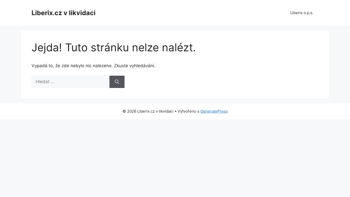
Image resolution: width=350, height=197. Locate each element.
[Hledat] (117, 82)
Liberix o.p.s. (301, 12)
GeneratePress (214, 111)
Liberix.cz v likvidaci (64, 13)
